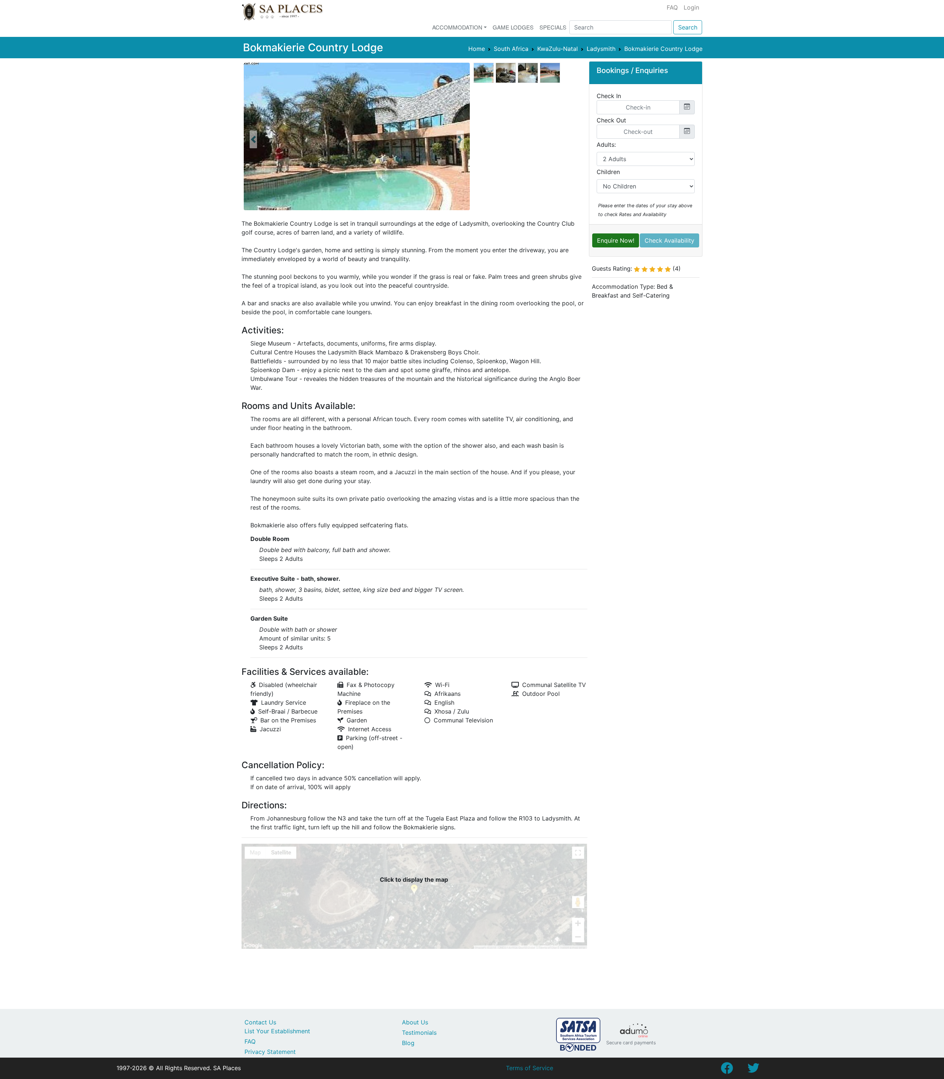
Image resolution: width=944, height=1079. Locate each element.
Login (691, 7)
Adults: (606, 144)
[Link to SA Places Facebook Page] (727, 1070)
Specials (552, 27)
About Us (415, 1022)
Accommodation (457, 27)
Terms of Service (529, 1068)
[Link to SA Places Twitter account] (753, 1070)
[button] (253, 139)
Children (608, 172)
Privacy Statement (270, 1051)
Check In (609, 96)
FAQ (672, 7)
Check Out (611, 120)
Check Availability (669, 240)
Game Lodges (513, 27)
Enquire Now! (615, 240)
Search (687, 27)
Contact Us (260, 1022)
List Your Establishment (277, 1031)
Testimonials (419, 1032)
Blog (408, 1043)
